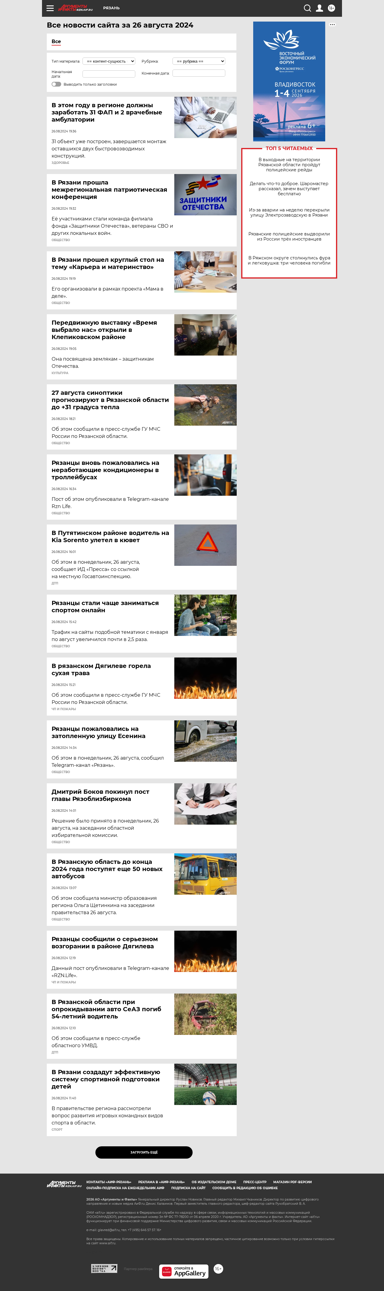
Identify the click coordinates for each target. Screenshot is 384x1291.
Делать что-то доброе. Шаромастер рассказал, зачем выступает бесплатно (289, 188)
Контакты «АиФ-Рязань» (108, 1182)
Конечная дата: (156, 73)
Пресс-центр (254, 1182)
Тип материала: (66, 61)
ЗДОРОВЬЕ (60, 162)
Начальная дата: (62, 73)
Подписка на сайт (188, 1188)
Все (56, 41)
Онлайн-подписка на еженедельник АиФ (125, 1188)
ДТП (55, 583)
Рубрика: (150, 61)
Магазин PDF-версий (292, 1182)
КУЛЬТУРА (60, 373)
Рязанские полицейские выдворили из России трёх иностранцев (289, 237)
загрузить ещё (144, 1152)
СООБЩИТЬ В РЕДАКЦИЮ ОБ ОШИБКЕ (245, 1188)
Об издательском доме (214, 1182)
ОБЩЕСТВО (61, 240)
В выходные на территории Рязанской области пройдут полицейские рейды (289, 165)
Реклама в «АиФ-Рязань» (161, 1182)
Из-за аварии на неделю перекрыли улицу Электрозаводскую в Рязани (289, 213)
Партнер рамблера (138, 1269)
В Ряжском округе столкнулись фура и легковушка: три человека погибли (289, 261)
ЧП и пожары (64, 709)
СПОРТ (57, 1129)
